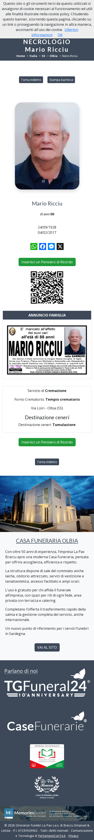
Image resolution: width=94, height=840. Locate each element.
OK (60, 35)
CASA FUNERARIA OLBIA (47, 540)
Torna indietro (31, 80)
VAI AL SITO (47, 647)
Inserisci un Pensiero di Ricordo (47, 262)
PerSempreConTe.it (52, 836)
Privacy (73, 836)
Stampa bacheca (61, 80)
